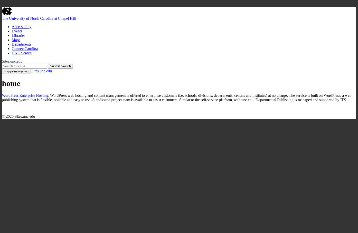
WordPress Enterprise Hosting (25, 95)
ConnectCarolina (25, 49)
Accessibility (21, 27)
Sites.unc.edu (12, 61)
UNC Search (22, 53)
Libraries (18, 35)
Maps (16, 40)
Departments (21, 44)
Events (17, 31)
